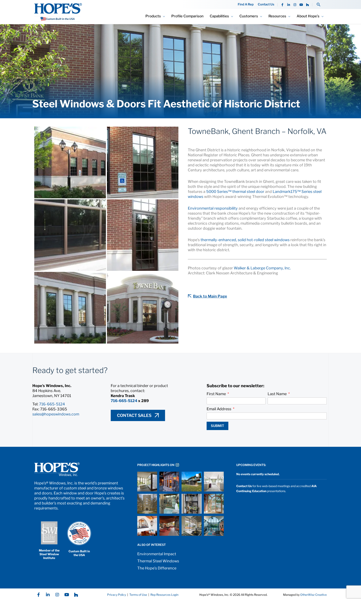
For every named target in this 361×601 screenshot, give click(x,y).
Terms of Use (138, 594)
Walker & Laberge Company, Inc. (262, 268)
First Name (217, 394)
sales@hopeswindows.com (55, 414)
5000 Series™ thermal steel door (235, 191)
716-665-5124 (52, 404)
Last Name (277, 394)
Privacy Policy (116, 594)
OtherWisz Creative (313, 594)
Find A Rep (246, 4)
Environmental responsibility (213, 208)
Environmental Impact (156, 554)
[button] (318, 4)
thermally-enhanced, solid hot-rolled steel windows (245, 240)
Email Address (219, 409)
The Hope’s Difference (156, 568)
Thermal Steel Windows (158, 561)
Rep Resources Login (164, 594)
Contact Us (266, 4)
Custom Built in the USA (79, 553)
